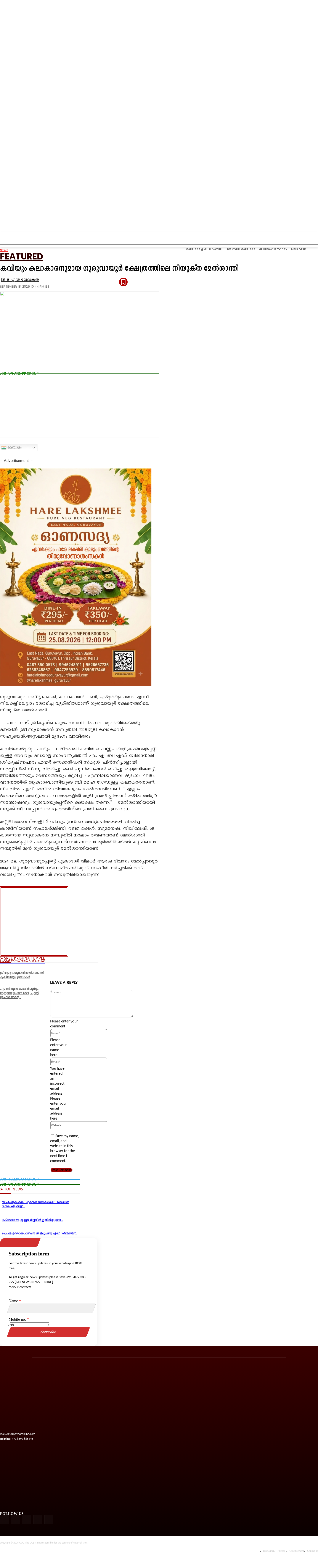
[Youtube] (48, 1519)
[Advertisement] (79, 407)
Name (15, 1301)
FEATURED (21, 256)
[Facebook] (58, 969)
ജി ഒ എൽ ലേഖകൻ (20, 279)
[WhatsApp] (154, 969)
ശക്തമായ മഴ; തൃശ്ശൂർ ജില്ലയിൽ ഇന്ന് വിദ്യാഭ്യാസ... (32, 1220)
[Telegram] (138, 969)
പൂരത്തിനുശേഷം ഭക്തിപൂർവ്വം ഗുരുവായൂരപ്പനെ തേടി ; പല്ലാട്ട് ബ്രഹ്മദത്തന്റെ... (19, 993)
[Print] (122, 969)
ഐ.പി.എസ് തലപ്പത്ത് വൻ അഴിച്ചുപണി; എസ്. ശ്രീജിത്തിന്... (39, 1234)
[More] (170, 969)
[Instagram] (15, 1519)
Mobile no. (19, 1319)
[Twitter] (74, 969)
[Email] (106, 969)
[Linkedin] (90, 969)
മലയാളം (14, 447)
